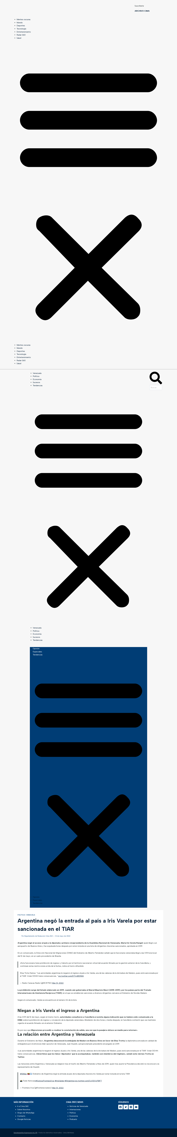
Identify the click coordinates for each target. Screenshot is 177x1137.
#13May (23, 1074)
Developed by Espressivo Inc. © (25, 1133)
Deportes (21, 25)
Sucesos (36, 382)
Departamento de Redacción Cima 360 (38, 936)
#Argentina (69, 1081)
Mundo (20, 22)
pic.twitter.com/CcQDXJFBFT (88, 1081)
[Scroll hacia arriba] (171, 1129)
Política (36, 376)
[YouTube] (136, 1107)
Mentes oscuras (23, 19)
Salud (19, 38)
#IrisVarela (59, 1081)
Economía (37, 379)
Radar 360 (21, 35)
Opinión (36, 648)
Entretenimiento (24, 32)
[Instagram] (131, 1107)
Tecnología (21, 29)
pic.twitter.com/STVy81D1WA (71, 976)
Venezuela (37, 373)
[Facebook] (120, 1107)
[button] (88, 192)
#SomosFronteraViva (44, 1081)
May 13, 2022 (58, 983)
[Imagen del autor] (19, 936)
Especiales (37, 652)
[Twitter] (125, 1107)
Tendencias (38, 385)
